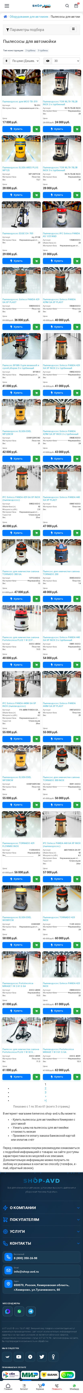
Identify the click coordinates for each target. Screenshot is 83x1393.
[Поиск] (67, 6)
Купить (18, 128)
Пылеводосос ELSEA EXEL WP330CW (16, 778)
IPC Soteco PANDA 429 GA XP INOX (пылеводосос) (21, 498)
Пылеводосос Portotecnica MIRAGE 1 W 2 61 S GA (17, 985)
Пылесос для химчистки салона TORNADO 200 (61, 573)
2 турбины (30, 50)
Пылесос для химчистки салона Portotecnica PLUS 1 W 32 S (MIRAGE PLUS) (20, 1051)
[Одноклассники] (53, 1357)
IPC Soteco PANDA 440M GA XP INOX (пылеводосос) (19, 704)
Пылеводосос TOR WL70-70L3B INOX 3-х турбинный (60, 169)
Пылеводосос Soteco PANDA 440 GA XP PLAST (61, 498)
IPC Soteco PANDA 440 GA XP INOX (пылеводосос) (62, 844)
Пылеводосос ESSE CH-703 (17, 233)
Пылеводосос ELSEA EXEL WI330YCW (16, 919)
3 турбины (43, 50)
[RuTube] (30, 1357)
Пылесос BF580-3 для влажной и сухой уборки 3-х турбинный (20, 367)
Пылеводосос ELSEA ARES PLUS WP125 (20, 169)
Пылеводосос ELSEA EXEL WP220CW (16, 432)
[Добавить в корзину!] (36, 129)
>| (45, 1100)
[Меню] (7, 6)
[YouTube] (19, 1357)
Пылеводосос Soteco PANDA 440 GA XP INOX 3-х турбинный (61, 639)
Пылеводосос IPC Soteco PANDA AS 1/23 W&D (61, 235)
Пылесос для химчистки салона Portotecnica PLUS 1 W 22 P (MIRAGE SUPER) (20, 639)
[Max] (8, 1311)
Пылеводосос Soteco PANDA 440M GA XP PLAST (59, 704)
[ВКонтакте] (7, 1357)
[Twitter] (42, 1357)
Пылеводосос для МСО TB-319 (19, 101)
